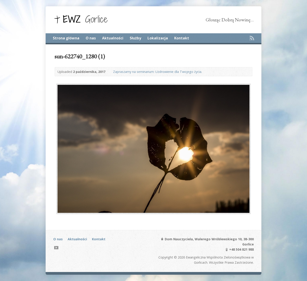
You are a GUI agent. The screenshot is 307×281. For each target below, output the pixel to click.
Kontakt (181, 38)
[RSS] (252, 38)
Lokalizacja (157, 38)
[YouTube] (56, 247)
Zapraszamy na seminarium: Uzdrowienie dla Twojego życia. (157, 72)
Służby (135, 38)
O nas (91, 38)
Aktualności (112, 38)
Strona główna (66, 38)
